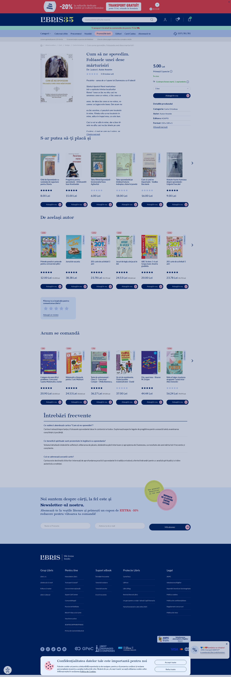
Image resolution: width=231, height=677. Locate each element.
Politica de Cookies (88, 671)
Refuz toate (171, 669)
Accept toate (170, 662)
